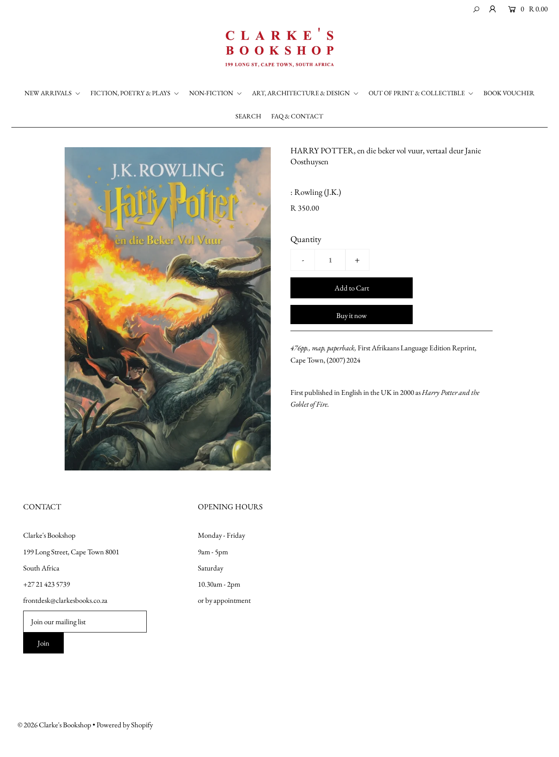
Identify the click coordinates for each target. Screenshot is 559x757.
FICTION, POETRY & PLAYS (131, 93)
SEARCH (248, 116)
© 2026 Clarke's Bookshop (54, 724)
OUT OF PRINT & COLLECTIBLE (417, 93)
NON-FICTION (212, 93)
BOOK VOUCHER (509, 93)
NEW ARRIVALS (48, 93)
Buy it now (351, 315)
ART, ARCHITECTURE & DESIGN (301, 93)
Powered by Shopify (125, 724)
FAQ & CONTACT (297, 116)
